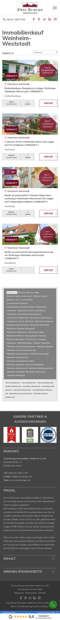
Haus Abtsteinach (29, 383)
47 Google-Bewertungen (43, 618)
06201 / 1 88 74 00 (53, 604)
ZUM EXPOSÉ (48, 103)
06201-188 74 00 (16, 19)
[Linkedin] (50, 19)
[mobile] (55, 7)
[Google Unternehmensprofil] (39, 19)
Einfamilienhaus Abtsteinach (20, 393)
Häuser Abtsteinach (45, 383)
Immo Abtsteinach (13, 383)
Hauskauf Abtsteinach (22, 390)
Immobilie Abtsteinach (31, 386)
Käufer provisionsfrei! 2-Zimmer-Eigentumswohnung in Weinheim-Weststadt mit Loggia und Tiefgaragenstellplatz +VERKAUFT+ (28, 198)
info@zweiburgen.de (21, 476)
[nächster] (53, 435)
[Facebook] (33, 19)
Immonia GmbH (35, 589)
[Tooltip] (56, 612)
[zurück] (6, 435)
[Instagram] (55, 19)
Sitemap (42, 593)
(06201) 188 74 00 (18, 472)
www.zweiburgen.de (20, 480)
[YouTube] (44, 19)
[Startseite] (30, 8)
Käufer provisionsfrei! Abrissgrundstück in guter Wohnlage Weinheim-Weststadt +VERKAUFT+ (29, 255)
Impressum (19, 593)
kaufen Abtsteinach (13, 386)
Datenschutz (31, 593)
